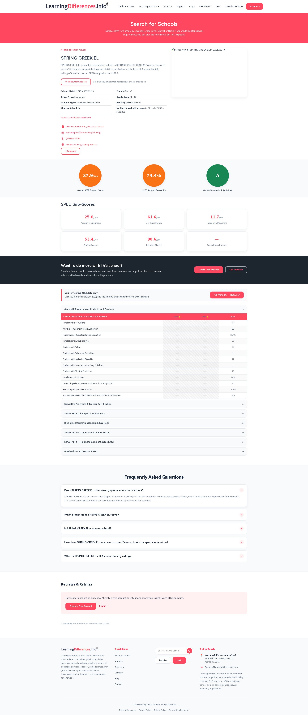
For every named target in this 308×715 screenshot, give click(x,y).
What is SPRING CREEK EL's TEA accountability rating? (97, 556)
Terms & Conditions (127, 710)
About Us (167, 6)
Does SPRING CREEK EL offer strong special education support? (103, 490)
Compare (119, 672)
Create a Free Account (81, 606)
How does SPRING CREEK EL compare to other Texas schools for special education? (116, 542)
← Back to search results (73, 50)
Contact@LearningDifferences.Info (221, 667)
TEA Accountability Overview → (76, 117)
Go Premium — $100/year (227, 295)
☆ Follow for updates (76, 81)
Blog (117, 678)
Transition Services (233, 6)
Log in (102, 606)
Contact (118, 684)
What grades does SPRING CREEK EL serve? (91, 514)
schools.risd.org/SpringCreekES (81, 144)
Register (163, 660)
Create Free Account (208, 269)
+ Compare (70, 151)
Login (179, 660)
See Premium (236, 269)
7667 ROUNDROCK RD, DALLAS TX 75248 (85, 126)
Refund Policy (160, 710)
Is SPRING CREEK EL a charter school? (87, 528)
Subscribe (119, 667)
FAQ (218, 6)
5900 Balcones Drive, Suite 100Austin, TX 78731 (219, 660)
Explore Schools (126, 6)
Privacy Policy (145, 710)
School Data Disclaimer (179, 710)
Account (254, 6)
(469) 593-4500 (73, 138)
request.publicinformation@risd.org (83, 132)
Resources (205, 6)
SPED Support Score (149, 6)
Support (181, 6)
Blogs (192, 6)
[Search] (189, 651)
